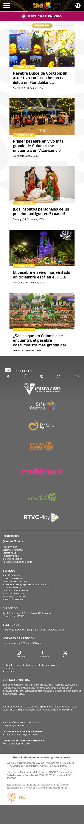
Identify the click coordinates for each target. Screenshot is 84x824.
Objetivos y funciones (13, 550)
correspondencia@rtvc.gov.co (38, 690)
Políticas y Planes (11, 556)
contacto (23, 371)
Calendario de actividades (15, 581)
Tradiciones (24, 67)
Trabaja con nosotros (12, 578)
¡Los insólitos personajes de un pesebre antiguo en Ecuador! (41, 211)
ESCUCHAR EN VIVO (45, 16)
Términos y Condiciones (14, 596)
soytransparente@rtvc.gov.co (16, 743)
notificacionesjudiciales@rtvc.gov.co (20, 734)
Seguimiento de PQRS (61, 709)
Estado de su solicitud (13, 593)
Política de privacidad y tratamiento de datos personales (30, 665)
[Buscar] (78, 5)
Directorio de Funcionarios (15, 590)
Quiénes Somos (13, 541)
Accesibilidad (9, 671)
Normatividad (9, 553)
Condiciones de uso (12, 668)
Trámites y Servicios (12, 587)
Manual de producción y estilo (17, 562)
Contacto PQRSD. (16, 693)
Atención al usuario (12, 575)
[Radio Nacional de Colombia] (42, 5)
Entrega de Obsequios (13, 599)
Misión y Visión (10, 547)
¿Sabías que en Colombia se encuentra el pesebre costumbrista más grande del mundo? (39, 343)
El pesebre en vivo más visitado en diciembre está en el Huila (41, 274)
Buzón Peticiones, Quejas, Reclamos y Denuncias (26, 584)
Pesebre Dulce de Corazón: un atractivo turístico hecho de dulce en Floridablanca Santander (40, 80)
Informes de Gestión (12, 559)
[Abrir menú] (6, 5)
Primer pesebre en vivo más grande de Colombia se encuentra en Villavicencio (38, 146)
